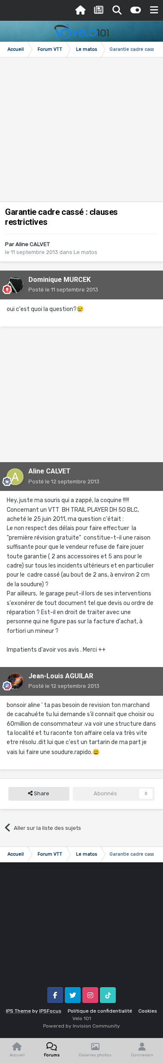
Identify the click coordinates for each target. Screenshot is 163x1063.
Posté (63, 289)
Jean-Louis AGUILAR (60, 676)
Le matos (85, 252)
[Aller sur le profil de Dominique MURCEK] (15, 284)
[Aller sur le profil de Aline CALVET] (15, 476)
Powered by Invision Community (81, 1026)
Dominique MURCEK (59, 280)
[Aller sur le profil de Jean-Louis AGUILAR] (15, 681)
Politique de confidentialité (100, 1011)
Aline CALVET (32, 244)
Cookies (147, 1011)
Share (41, 793)
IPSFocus (50, 1011)
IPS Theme (18, 1011)
